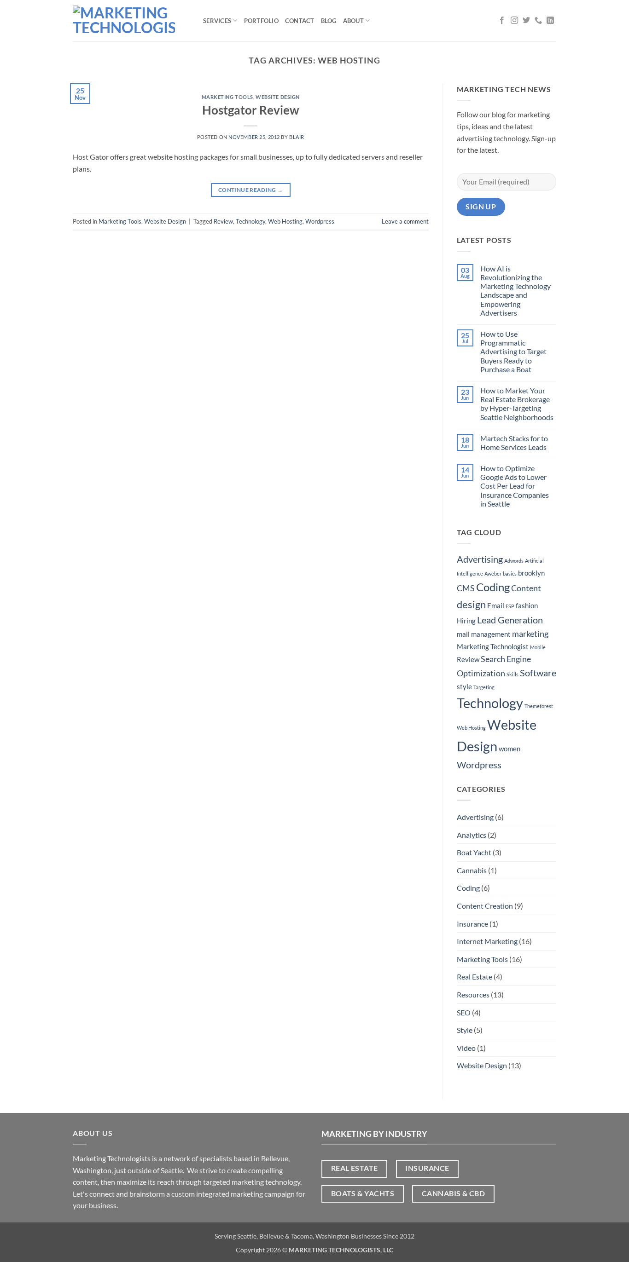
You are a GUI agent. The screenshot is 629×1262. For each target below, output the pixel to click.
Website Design (278, 97)
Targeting (484, 687)
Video (466, 1047)
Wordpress (319, 221)
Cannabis (472, 870)
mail (463, 634)
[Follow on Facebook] (502, 21)
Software (538, 672)
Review (223, 221)
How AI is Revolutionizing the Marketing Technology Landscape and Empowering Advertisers (515, 290)
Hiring (466, 621)
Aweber (492, 573)
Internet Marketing (487, 941)
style (464, 686)
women (509, 748)
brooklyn (531, 573)
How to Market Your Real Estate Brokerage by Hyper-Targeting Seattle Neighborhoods (516, 403)
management (491, 634)
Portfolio (261, 20)
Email (495, 605)
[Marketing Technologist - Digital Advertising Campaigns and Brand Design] (131, 20)
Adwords (514, 561)
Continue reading (250, 189)
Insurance (472, 923)
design (471, 604)
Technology (250, 221)
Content (526, 588)
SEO (464, 1012)
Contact (299, 20)
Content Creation (485, 905)
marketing (530, 633)
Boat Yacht (474, 852)
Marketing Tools (227, 97)
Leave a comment (405, 221)
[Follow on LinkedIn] (550, 21)
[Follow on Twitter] (526, 21)
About (353, 20)
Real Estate (474, 976)
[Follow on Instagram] (514, 21)
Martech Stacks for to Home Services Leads (514, 442)
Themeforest (538, 706)
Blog (329, 20)
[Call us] (538, 21)
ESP (510, 606)
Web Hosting (285, 221)
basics (510, 573)
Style (464, 1030)
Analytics (471, 834)
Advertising (480, 559)
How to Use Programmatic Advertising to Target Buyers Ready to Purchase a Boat (513, 351)
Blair (296, 137)
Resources (473, 994)
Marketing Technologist (493, 646)
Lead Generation (510, 619)
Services (217, 20)
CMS (466, 588)
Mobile (538, 647)
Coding (493, 587)
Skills (512, 674)
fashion (527, 605)
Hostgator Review (250, 110)
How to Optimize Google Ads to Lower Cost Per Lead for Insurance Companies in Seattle (514, 486)
